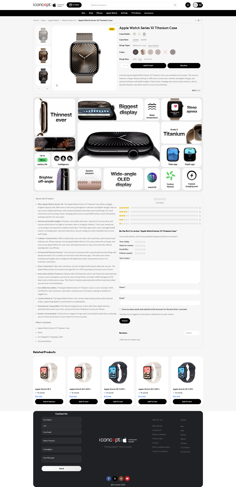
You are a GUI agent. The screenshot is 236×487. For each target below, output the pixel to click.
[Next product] (201, 20)
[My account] (188, 4)
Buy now (183, 65)
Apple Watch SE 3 (43, 389)
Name (122, 287)
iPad (182, 430)
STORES (76, 5)
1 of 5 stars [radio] (136, 242)
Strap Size (124, 59)
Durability (123, 249)
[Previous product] (195, 20)
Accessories (185, 452)
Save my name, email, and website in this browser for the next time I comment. (154, 309)
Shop (43, 20)
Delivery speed (125, 253)
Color (122, 52)
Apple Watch (53, 20)
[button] (39, 88)
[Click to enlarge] (57, 85)
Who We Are (157, 426)
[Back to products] (198, 20)
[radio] (134, 34)
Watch (183, 439)
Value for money (126, 245)
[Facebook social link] (108, 478)
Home (36, 20)
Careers (155, 443)
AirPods (184, 443)
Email (122, 298)
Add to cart (148, 65)
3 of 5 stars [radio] (140, 242)
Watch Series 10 (69, 20)
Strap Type (124, 45)
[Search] (175, 5)
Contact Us (156, 430)
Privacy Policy (157, 438)
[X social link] (114, 478)
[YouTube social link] (127, 478)
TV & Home (185, 447)
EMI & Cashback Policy (161, 447)
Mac (182, 426)
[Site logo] (48, 4)
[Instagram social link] (121, 478)
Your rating (124, 242)
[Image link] (118, 440)
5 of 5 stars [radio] (144, 242)
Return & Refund (159, 434)
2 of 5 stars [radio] (138, 242)
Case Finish (124, 34)
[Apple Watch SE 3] (49, 372)
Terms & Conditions (160, 451)
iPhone (183, 435)
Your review (125, 258)
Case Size (123, 39)
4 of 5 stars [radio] (142, 242)
